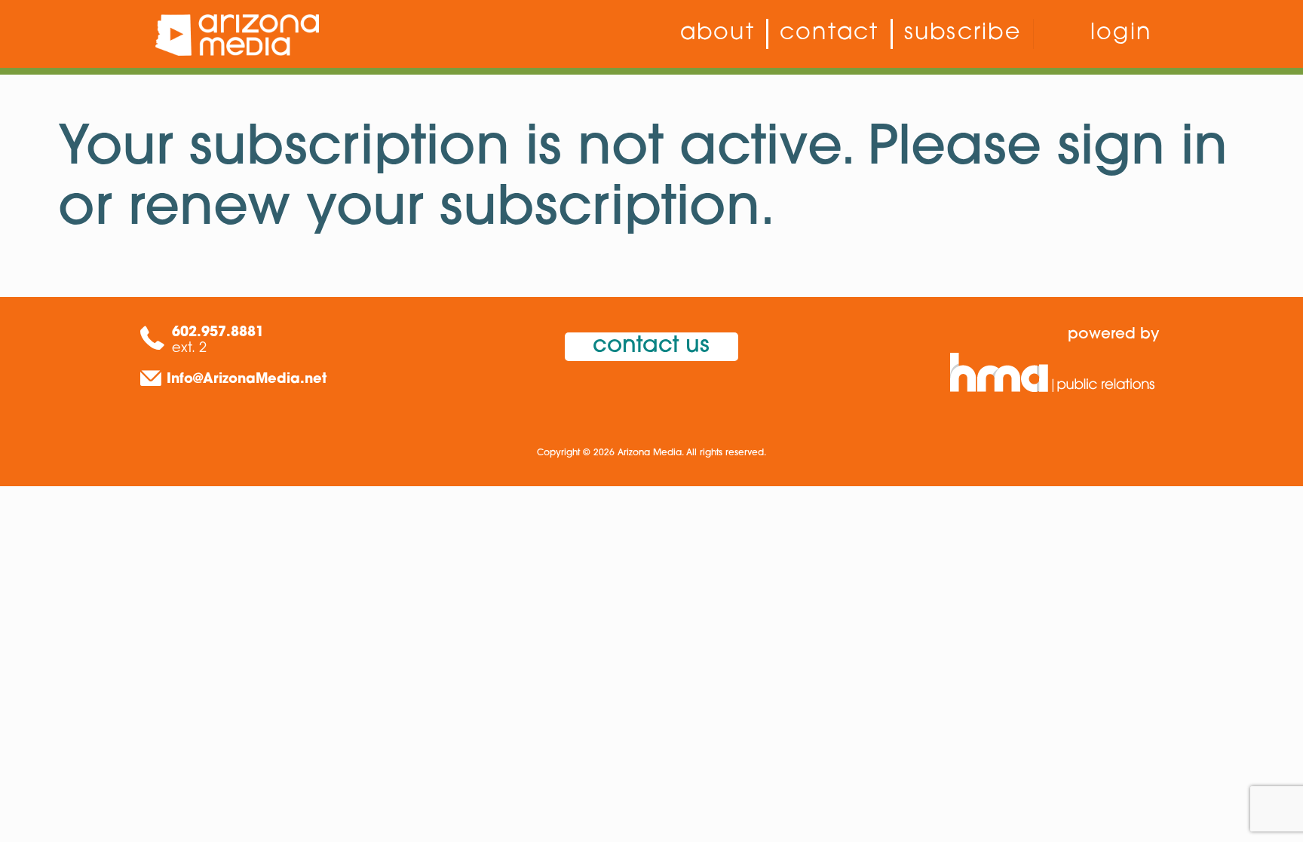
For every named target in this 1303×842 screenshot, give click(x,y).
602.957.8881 (218, 333)
